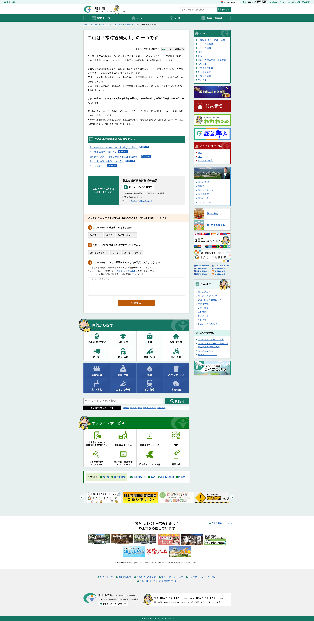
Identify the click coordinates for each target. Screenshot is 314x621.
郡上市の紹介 (204, 292)
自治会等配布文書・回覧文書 (212, 60)
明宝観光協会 (201, 274)
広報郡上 (202, 64)
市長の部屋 (203, 182)
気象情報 (128, 25)
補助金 (126, 407)
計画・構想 (203, 308)
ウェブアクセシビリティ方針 (202, 577)
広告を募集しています (222, 523)
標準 (259, 2)
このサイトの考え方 (146, 577)
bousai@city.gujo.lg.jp (141, 200)
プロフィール (204, 202)
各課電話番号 (124, 577)
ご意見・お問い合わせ (126, 271)
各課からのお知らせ (207, 324)
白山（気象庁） (98, 166)
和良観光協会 (220, 274)
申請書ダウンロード (207, 68)
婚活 (139, 407)
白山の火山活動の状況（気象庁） (107, 161)
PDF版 (105, 477)
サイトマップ (106, 577)
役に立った (95, 235)
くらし (141, 18)
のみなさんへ (208, 240)
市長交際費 (203, 194)
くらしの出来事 (205, 44)
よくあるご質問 (205, 350)
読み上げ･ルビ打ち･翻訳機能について (158, 581)
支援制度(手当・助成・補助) (212, 40)
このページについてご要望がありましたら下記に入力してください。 (128, 262)
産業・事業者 (214, 18)
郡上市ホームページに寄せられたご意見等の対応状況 (213, 345)
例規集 (181, 477)
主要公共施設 (204, 76)
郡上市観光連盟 (202, 266)
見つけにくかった (132, 252)
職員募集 (161, 407)
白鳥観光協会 (220, 268)
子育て (133, 407)
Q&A (153, 477)
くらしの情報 (204, 48)
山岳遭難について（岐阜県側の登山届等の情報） (115, 157)
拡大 (264, 2)
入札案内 (202, 312)
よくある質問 (167, 477)
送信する (136, 303)
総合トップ (104, 18)
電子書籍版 (119, 477)
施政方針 (202, 186)
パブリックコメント (207, 354)
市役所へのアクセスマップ (114, 604)
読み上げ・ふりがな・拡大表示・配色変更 (291, 2)
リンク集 (202, 80)
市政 (177, 18)
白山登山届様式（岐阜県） (103, 152)
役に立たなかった (126, 235)
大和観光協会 (201, 268)
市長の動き (203, 198)
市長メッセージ (205, 190)
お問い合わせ (139, 477)
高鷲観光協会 (201, 271)
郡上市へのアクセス (207, 296)
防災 (120, 25)
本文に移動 (11, 2)
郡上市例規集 (204, 72)
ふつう (109, 235)
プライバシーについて (172, 577)
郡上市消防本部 (205, 160)
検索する (226, 9)
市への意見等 (149, 407)
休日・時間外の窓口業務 (210, 300)
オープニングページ (90, 25)
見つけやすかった (98, 252)
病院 (200, 52)
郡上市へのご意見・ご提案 (211, 339)
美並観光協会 (220, 271)
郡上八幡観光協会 (222, 266)
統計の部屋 (203, 316)
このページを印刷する (174, 49)
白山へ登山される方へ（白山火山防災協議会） (114, 147)
